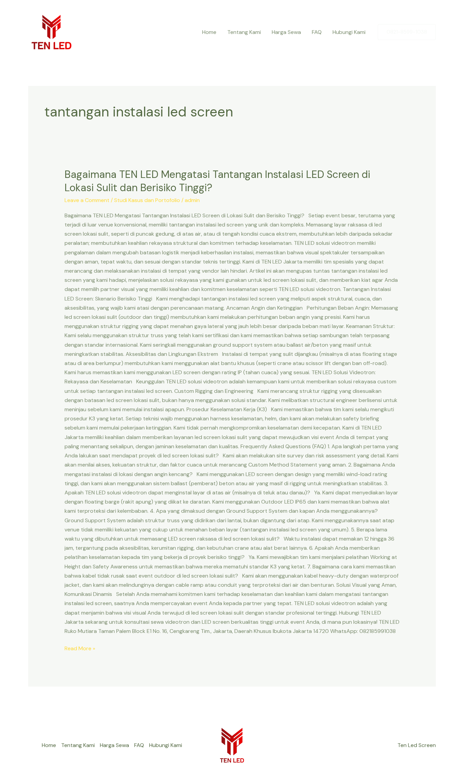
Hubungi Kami (349, 32)
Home (209, 32)
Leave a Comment (87, 200)
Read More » (80, 648)
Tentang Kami (244, 32)
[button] (407, 32)
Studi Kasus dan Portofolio (147, 200)
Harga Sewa (286, 32)
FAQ (317, 32)
